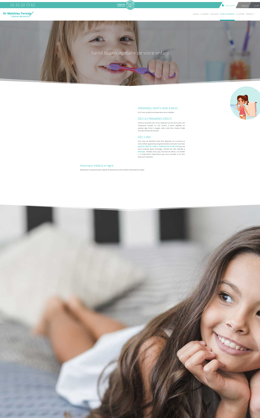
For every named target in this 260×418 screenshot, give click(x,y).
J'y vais (256, 5)
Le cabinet (204, 14)
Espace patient (230, 5)
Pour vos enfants (227, 14)
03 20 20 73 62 (22, 4)
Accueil (196, 14)
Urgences (244, 5)
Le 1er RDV (240, 14)
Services (249, 14)
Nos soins (214, 14)
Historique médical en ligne (96, 165)
